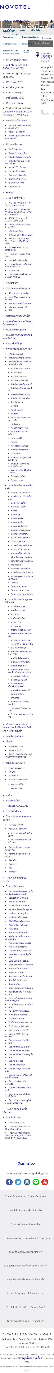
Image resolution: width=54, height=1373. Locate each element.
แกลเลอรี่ (12, 872)
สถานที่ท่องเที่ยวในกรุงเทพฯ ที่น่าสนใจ (25, 1279)
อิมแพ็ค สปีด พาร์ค (16, 183)
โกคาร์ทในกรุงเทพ (16, 1018)
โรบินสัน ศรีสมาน (19, 586)
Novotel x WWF (16, 825)
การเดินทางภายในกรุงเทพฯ (20, 358)
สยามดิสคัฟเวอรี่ (18, 541)
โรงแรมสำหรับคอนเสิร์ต (19, 1050)
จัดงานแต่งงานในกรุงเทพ (31, 37)
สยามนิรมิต (16, 453)
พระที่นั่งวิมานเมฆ (18, 376)
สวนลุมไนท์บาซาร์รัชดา (21, 545)
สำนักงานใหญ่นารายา (20, 549)
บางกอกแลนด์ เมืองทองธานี (20, 950)
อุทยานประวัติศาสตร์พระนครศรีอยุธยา (18, 465)
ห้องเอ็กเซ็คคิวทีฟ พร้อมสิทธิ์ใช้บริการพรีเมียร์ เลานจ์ (18, 755)
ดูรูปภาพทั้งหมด (42, 43)
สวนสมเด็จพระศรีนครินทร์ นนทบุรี (16, 684)
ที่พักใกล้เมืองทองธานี (18, 947)
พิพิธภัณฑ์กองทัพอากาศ (21, 630)
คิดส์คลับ (12, 860)
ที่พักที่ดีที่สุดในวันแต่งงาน (19, 921)
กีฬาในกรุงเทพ (15, 149)
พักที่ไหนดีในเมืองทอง (18, 968)
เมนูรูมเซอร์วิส (17, 784)
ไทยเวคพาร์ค (14, 186)
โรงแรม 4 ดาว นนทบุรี (18, 1030)
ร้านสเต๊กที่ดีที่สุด (14, 343)
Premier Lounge (15, 103)
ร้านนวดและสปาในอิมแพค (20, 976)
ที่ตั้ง (10, 868)
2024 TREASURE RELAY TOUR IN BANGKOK (18, 204)
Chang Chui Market (20, 492)
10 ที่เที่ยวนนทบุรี (16, 354)
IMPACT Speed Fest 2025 (21, 235)
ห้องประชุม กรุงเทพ (17, 132)
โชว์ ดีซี (14, 583)
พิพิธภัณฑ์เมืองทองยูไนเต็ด (20, 157)
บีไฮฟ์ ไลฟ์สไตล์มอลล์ (20, 537)
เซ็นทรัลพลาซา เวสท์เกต (21, 557)
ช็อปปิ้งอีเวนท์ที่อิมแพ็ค (18, 260)
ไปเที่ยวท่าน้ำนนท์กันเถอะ (22, 594)
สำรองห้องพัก (46, 38)
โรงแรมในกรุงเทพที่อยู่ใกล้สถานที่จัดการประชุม (18, 1101)
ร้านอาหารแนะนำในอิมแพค (21, 988)
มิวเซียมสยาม (17, 402)
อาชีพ (9, 795)
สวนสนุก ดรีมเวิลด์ (19, 680)
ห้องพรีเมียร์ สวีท (16, 746)
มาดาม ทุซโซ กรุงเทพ (20, 640)
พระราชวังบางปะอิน (20, 380)
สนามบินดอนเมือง (19, 666)
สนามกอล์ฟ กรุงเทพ (17, 171)
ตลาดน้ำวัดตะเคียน (19, 534)
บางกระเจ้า (16, 626)
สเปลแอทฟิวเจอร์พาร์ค (20, 553)
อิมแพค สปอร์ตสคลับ (17, 175)
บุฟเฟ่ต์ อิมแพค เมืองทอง (19, 961)
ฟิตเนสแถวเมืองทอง (17, 972)
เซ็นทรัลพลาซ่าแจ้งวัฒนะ (22, 561)
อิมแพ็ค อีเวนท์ (26, 51)
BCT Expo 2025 (14, 82)
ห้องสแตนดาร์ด (15, 750)
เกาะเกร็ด (15, 698)
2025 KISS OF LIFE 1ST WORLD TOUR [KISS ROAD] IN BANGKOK (18, 212)
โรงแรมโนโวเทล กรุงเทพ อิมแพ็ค (9, 31)
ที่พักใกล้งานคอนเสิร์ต (18, 932)
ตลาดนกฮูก (16, 514)
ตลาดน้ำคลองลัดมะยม (20, 530)
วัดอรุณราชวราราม (19, 428)
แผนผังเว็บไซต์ (13, 800)
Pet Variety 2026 (15, 98)
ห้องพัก (22, 30)
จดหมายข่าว (12, 283)
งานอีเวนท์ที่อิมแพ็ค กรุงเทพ (20, 909)
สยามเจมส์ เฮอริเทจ (19, 676)
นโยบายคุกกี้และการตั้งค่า (19, 316)
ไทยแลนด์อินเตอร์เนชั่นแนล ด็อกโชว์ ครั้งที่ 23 (19, 275)
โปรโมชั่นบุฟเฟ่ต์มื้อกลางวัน (21, 1022)
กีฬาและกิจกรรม (28, 44)
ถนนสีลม (15, 614)
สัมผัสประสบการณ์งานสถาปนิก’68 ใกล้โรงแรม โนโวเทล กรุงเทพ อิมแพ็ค (17, 727)
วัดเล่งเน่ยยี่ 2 (16, 438)
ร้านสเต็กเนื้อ (14, 984)
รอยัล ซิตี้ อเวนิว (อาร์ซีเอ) (22, 644)
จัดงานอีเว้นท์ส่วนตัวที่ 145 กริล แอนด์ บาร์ (18, 126)
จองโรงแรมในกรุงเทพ (18, 917)
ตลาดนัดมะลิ (16, 522)
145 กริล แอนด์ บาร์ (17, 768)
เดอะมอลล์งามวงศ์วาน (20, 568)
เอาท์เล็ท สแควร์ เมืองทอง (22, 572)
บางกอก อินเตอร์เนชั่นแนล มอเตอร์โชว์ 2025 (18, 265)
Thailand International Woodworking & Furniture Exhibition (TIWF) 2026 (17, 111)
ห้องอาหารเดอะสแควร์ (18, 779)
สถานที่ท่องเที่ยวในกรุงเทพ (19, 348)
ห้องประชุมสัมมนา (15, 736)
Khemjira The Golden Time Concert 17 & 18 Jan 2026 (17, 241)
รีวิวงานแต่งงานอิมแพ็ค (19, 293)
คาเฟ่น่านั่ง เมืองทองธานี (19, 905)
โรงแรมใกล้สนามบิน (15, 1196)
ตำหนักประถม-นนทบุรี (20, 368)
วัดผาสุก (14, 414)
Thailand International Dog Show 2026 (17, 1127)
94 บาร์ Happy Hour (17, 59)
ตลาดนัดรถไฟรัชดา (19, 526)
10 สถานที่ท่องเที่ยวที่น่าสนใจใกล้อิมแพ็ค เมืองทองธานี (19, 892)
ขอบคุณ (10, 192)
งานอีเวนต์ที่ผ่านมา (10, 44)
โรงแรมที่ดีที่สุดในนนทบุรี (19, 1047)
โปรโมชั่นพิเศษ (36, 30)
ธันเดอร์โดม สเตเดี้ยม (18, 153)
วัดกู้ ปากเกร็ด (17, 410)
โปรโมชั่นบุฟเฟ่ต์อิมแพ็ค (19, 1026)
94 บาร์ (12, 772)
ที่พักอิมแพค (13, 929)
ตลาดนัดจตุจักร (17, 518)
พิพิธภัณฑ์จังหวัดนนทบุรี (21, 384)
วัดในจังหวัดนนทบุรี (19, 446)
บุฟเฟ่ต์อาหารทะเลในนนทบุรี (21, 965)
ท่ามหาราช (16, 622)
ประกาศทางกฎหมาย (16, 329)
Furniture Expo (14, 92)
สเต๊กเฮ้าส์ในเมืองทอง (18, 1015)
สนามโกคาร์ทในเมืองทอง (19, 1011)
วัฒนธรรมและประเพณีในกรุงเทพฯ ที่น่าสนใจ (18, 362)
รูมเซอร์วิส (13, 776)
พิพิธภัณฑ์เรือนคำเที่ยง (20, 398)
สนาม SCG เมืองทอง (17, 167)
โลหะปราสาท (17, 480)
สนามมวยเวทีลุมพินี (19, 449)
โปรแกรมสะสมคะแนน (17, 806)
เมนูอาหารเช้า (17, 788)
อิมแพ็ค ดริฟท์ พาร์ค (17, 179)
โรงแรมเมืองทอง (16, 1061)
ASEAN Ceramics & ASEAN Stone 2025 (16, 219)
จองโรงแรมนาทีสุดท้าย (18, 913)
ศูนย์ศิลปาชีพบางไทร (20, 658)
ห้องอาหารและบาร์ (9, 37)
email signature (15, 87)
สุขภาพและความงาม (18, 829)
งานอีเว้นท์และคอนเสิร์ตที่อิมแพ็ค (26, 1210)
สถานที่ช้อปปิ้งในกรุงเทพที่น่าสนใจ (25, 1252)
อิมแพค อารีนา (17, 694)
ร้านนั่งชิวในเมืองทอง (18, 980)
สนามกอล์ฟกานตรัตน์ (20, 662)
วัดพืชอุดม (15, 424)
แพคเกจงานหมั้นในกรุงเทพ (20, 303)
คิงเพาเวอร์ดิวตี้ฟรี (19, 503)
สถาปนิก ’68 (14, 270)
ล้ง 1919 (14, 406)
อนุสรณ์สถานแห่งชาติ (20, 690)
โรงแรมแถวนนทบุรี (17, 1065)
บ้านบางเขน (16, 372)
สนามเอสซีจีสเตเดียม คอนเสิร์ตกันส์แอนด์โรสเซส (19, 670)
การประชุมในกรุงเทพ (10, 51)
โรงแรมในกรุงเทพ (15, 886)
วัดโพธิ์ (14, 442)
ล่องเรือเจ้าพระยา (18, 648)
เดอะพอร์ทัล (16, 565)
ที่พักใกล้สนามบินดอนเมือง (20, 943)
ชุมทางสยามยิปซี (18, 507)
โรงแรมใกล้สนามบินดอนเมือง (25, 1224)
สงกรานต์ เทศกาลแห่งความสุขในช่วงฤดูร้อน (18, 999)
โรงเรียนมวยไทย (18, 476)
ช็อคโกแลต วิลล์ (18, 610)
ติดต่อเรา (12, 864)
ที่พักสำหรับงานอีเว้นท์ (18, 925)
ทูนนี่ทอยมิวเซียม (18, 618)
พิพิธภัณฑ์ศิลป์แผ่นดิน (20, 394)
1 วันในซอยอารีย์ (18, 606)
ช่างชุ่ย (14, 510)
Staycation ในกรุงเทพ (18, 898)
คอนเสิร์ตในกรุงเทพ (17, 902)
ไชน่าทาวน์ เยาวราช (20, 590)
